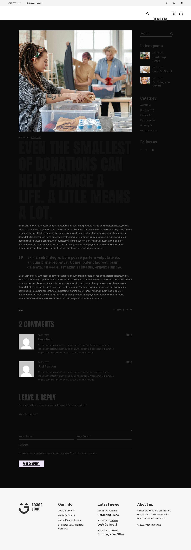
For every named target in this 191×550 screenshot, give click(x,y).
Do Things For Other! (162, 84)
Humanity (144, 125)
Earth (21, 310)
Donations (145, 110)
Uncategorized (147, 130)
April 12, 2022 (158, 53)
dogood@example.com (69, 520)
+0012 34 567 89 (66, 510)
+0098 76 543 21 (66, 515)
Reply (129, 335)
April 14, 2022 (24, 137)
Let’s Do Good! (162, 71)
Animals (144, 105)
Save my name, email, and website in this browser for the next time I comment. (59, 453)
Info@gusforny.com (34, 3)
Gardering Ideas (159, 59)
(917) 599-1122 (14, 3)
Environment (36, 137)
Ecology (144, 115)
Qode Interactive (153, 525)
